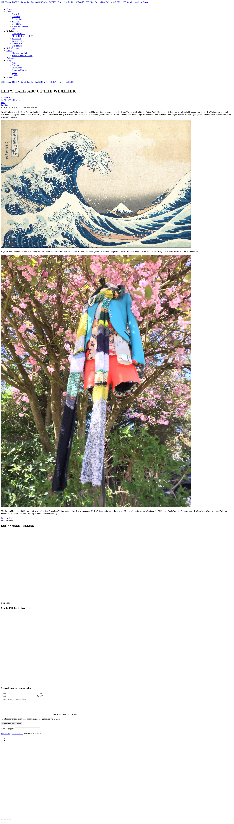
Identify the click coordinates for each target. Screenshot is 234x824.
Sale (14, 29)
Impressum (5, 733)
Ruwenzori (16, 38)
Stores (9, 50)
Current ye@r (7, 728)
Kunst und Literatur (20, 70)
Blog (8, 60)
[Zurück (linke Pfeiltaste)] (2, 822)
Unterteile (16, 16)
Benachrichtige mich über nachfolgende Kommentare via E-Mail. (32, 719)
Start (3, 102)
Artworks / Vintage (20, 26)
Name (40, 693)
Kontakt (9, 77)
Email (40, 696)
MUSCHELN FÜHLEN (22, 36)
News (14, 72)
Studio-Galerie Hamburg (22, 55)
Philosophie (11, 58)
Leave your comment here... (65, 714)
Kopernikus (17, 43)
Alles (14, 63)
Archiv (15, 75)
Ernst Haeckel (18, 41)
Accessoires (17, 19)
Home (9, 9)
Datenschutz (17, 733)
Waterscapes (17, 46)
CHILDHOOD (18, 33)
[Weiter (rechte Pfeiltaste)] (5, 822)
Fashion (15, 65)
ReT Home (17, 24)
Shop (8, 12)
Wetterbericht (6, 518)
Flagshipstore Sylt (19, 53)
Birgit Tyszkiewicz (12, 100)
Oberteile (16, 14)
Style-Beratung (12, 48)
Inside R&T (17, 68)
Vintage (15, 21)
